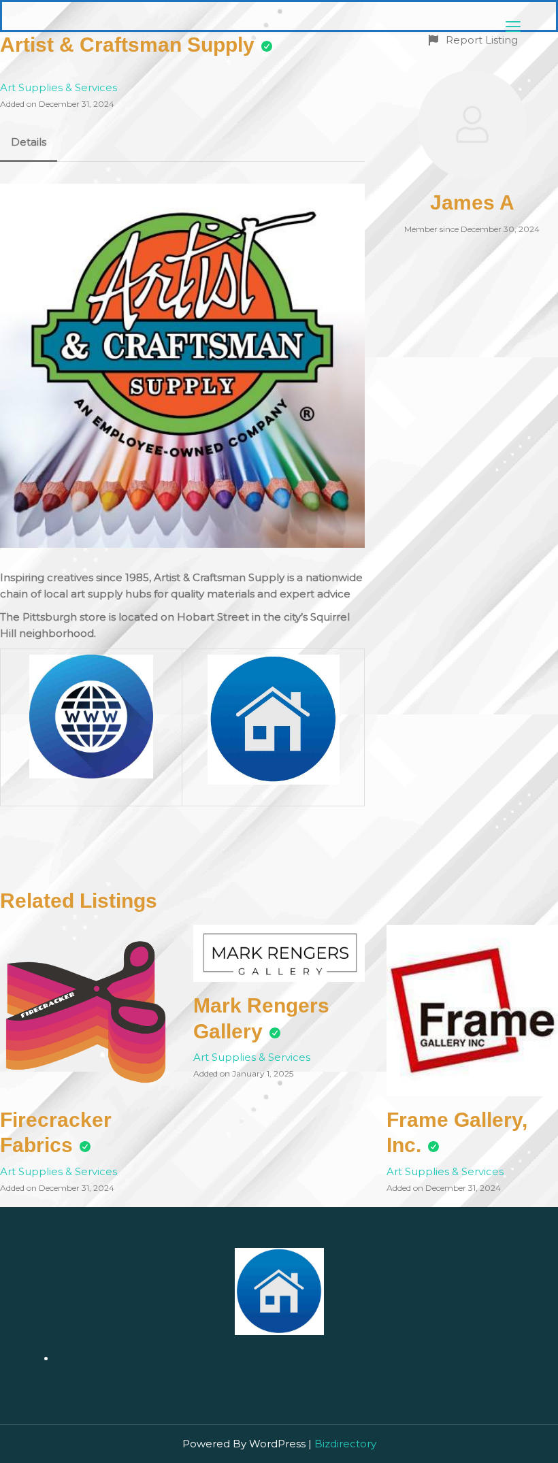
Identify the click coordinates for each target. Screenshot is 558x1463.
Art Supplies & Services (58, 87)
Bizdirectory (345, 1443)
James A (472, 202)
